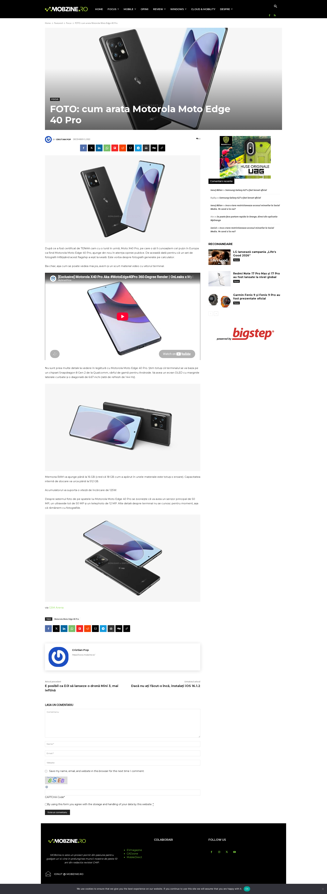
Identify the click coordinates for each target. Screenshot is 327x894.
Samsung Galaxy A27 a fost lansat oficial (246, 190)
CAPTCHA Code (54, 797)
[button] (275, 6)
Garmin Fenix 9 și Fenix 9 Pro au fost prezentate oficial (256, 296)
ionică (214, 227)
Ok (246, 888)
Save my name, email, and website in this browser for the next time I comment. (96, 771)
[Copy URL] (161, 148)
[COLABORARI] (163, 846)
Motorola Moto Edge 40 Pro (66, 619)
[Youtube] (234, 852)
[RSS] (275, 15)
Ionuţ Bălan (217, 190)
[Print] (146, 148)
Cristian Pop (63, 139)
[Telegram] (138, 148)
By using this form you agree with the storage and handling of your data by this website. (100, 804)
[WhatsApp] (107, 148)
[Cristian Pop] (49, 139)
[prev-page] (210, 313)
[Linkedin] (99, 148)
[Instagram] (219, 852)
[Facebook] (269, 15)
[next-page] (216, 313)
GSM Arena (56, 607)
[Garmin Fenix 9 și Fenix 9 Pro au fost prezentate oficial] (219, 300)
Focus (69, 23)
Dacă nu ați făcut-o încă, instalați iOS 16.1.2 (165, 686)
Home (48, 23)
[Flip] (114, 148)
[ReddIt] (122, 148)
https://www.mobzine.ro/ (83, 655)
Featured (58, 23)
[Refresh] (47, 787)
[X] (91, 148)
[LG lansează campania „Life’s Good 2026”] (219, 257)
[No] (322, 889)
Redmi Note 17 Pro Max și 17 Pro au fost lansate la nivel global (256, 275)
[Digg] (154, 148)
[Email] (130, 148)
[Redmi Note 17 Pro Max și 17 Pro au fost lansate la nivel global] (219, 279)
